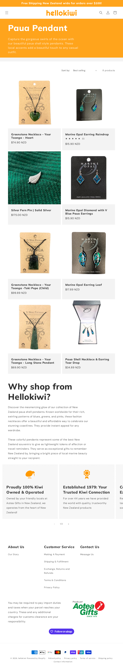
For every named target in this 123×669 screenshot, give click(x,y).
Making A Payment (54, 554)
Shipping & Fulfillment (56, 561)
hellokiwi (22, 658)
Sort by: (66, 70)
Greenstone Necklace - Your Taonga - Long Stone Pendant (32, 361)
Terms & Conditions (55, 580)
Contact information (63, 662)
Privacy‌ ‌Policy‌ (52, 587)
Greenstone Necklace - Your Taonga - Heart (31, 136)
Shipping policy (105, 658)
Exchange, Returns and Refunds (57, 570)
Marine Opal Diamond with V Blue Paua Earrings (86, 212)
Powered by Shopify (36, 658)
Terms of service (87, 658)
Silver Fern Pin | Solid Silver (31, 210)
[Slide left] (54, 524)
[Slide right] (68, 524)
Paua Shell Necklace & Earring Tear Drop (87, 361)
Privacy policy (70, 658)
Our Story (13, 554)
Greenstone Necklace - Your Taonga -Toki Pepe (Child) (31, 286)
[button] (6, 12)
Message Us (87, 554)
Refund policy (54, 658)
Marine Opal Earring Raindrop (87, 134)
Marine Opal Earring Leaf (83, 284)
